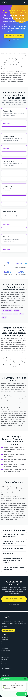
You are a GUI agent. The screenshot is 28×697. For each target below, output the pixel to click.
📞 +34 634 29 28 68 (14, 40)
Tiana (21, 313)
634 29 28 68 (6, 675)
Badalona (16, 310)
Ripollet (4, 317)
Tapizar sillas (4, 644)
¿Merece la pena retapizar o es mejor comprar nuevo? (13, 568)
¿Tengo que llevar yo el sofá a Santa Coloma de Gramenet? (13, 542)
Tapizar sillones (4, 639)
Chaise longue (4, 648)
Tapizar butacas (5, 641)
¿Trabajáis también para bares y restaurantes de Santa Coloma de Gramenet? (12, 560)
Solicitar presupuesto (14, 36)
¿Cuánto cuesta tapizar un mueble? (13, 548)
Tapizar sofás (4, 637)
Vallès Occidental (5, 661)
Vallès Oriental (4, 664)
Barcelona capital (5, 657)
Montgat (15, 313)
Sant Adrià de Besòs (7, 310)
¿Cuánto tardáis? (8, 553)
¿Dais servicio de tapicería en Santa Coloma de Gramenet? (13, 535)
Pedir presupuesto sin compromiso (14, 599)
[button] (25, 679)
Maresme (3, 666)
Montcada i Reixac (6, 313)
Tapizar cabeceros (5, 646)
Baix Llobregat (4, 659)
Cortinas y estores (5, 650)
